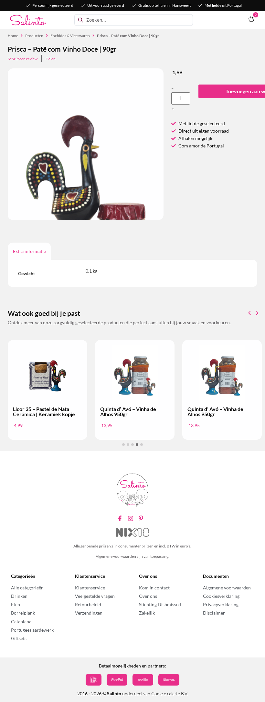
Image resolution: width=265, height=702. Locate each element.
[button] (257, 313)
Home (13, 35)
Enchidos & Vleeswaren (70, 35)
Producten (34, 35)
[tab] (29, 251)
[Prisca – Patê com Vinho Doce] (86, 184)
